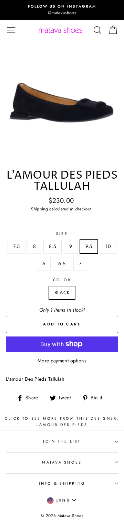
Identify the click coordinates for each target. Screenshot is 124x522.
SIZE (62, 233)
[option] (62, 10)
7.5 (16, 246)
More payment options (62, 360)
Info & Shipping (62, 483)
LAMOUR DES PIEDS (62, 424)
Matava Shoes (62, 462)
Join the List (62, 441)
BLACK (62, 292)
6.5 (61, 263)
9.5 (88, 246)
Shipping (39, 209)
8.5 (52, 246)
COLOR (62, 280)
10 (108, 246)
